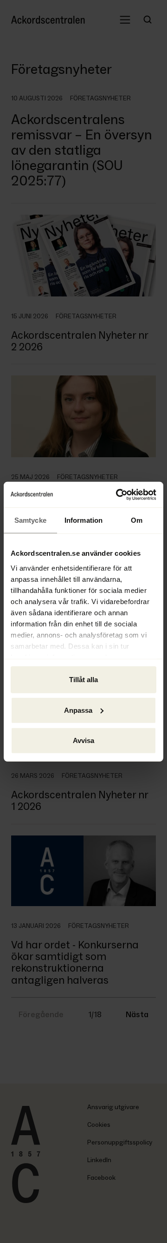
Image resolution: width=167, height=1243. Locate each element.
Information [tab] (83, 520)
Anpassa (78, 710)
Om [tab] (136, 520)
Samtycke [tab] (30, 520)
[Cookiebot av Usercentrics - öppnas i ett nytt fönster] (117, 494)
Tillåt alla (83, 680)
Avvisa (83, 740)
